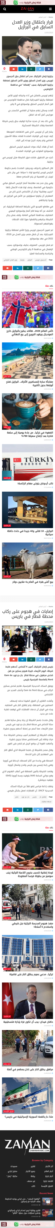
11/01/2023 (48, 32)
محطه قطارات (46, 801)
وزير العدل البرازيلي (10, 259)
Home (51, 17)
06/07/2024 (48, 538)
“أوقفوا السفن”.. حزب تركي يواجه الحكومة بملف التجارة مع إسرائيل (22, 1200)
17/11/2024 (48, 487)
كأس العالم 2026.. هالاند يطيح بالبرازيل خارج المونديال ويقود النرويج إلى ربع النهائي (30, 333)
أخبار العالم (42, 17)
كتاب (33, 1186)
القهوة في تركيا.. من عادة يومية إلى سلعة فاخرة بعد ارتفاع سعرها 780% (30, 434)
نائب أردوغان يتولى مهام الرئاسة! (35, 483)
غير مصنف (31, 1181)
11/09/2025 (48, 1073)
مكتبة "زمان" (12, 1176)
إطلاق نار (43, 796)
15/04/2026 (48, 931)
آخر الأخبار (7, 478)
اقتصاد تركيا (48, 1181)
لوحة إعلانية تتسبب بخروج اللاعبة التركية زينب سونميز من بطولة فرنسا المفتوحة (29, 874)
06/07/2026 (48, 338)
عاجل (16, 796)
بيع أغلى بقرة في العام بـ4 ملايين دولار (32, 582)
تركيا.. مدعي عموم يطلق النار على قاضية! (31, 974)
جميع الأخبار (30, 1171)
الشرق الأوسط (8, 1111)
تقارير (33, 1166)
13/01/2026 (48, 978)
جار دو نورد (25, 796)
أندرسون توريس (40, 259)
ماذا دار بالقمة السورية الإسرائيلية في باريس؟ (29, 1117)
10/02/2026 (48, 389)
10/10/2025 (48, 1025)
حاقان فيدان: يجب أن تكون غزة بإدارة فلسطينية (28, 1022)
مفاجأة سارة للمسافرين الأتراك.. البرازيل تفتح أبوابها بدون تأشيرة (29, 383)
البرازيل (30, 259)
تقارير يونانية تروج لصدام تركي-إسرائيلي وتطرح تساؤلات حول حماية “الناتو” (24, 1212)
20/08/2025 (48, 1120)
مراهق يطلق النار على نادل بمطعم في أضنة (30, 1069)
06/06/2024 (48, 585)
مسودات (13, 1166)
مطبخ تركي (12, 1171)
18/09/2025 (48, 440)
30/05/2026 (48, 880)
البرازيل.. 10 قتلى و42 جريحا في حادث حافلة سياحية (30, 533)
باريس (34, 796)
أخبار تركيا (7, 376)
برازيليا (22, 259)
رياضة (6, 325)
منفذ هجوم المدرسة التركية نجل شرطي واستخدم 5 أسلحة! (32, 925)
